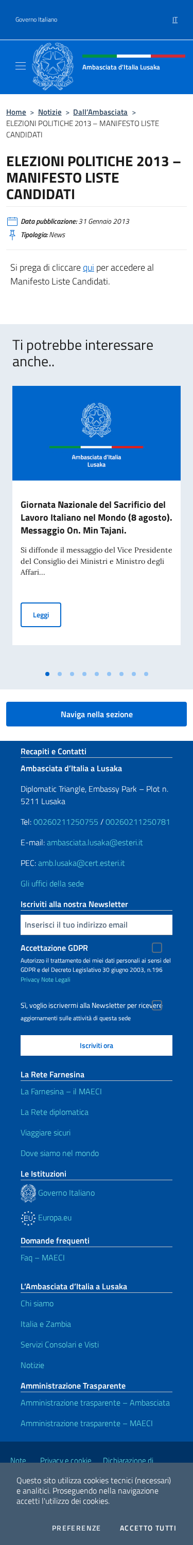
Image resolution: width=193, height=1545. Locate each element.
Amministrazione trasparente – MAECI (87, 1423)
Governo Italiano (36, 19)
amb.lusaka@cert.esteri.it (81, 863)
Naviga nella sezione (97, 714)
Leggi (47, 614)
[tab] (47, 674)
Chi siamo (37, 1303)
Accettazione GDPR (54, 948)
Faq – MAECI (43, 1257)
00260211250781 (138, 821)
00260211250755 (65, 821)
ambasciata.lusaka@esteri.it (95, 842)
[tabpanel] (96, 525)
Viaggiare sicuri (46, 1132)
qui (88, 267)
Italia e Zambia (46, 1324)
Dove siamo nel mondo (60, 1153)
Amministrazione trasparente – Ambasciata (95, 1402)
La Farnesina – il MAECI (61, 1091)
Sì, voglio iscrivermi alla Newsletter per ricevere (92, 1005)
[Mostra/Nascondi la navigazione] (20, 66)
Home (16, 112)
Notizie (50, 112)
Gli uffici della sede (52, 883)
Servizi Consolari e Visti (60, 1344)
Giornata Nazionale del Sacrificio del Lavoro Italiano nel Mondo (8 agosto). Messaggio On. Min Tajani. (96, 517)
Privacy (30, 979)
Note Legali (56, 979)
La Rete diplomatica (55, 1112)
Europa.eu (54, 1217)
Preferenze (76, 1528)
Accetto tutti (148, 1528)
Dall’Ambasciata (100, 112)
